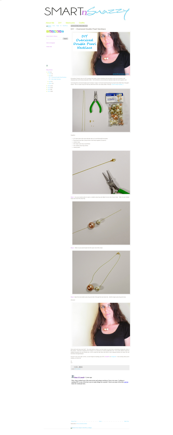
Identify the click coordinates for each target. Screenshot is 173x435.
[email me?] (63, 32)
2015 (49, 72)
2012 (49, 89)
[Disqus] (100, 396)
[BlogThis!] (76, 367)
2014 (49, 85)
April (50, 81)
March (50, 83)
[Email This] (75, 367)
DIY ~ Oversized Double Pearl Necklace (57, 77)
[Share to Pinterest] (82, 367)
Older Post (126, 421)
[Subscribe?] (60, 32)
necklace (78, 368)
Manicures (70, 23)
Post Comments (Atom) (82, 423)
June (50, 73)
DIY (60, 23)
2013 (49, 87)
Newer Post (73, 421)
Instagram (113, 356)
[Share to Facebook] (80, 367)
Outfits (82, 23)
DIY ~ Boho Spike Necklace (55, 79)
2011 (49, 91)
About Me (50, 23)
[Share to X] (78, 367)
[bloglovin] (57, 32)
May (50, 75)
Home (100, 421)
